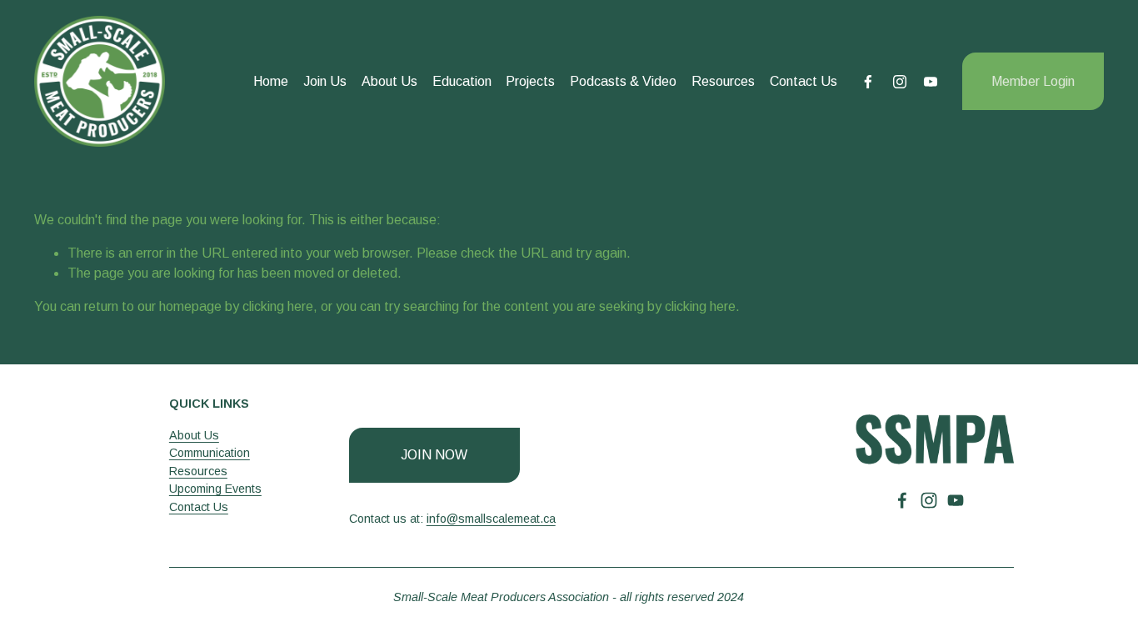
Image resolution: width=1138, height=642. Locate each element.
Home (270, 81)
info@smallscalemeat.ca (491, 518)
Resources (723, 81)
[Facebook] (868, 81)
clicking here (277, 306)
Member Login (1033, 81)
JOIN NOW (434, 455)
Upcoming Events (215, 488)
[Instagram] (899, 81)
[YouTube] (930, 81)
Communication (209, 452)
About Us (389, 81)
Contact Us (803, 81)
